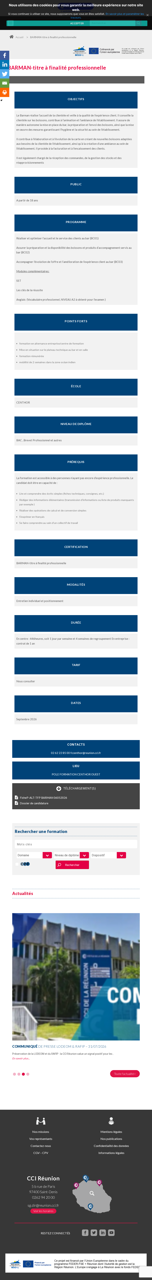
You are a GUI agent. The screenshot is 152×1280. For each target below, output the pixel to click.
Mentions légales (111, 1131)
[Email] (4, 83)
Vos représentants (40, 1138)
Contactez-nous (41, 1145)
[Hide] (1, 100)
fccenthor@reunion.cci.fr (85, 752)
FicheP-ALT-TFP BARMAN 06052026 (43, 797)
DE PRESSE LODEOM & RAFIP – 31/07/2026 (59, 1046)
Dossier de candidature (34, 803)
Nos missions (40, 1131)
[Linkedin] (4, 64)
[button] (14, 1074)
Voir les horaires (43, 1211)
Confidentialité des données (111, 1145)
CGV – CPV (40, 1152)
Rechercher (72, 864)
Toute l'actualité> (125, 1073)
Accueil (19, 37)
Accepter (77, 23)
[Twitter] (4, 73)
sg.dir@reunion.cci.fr (43, 1205)
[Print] (4, 92)
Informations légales (111, 1152)
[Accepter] (147, 15)
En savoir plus (20, 1058)
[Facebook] (4, 55)
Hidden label (17, 864)
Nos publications (111, 1138)
